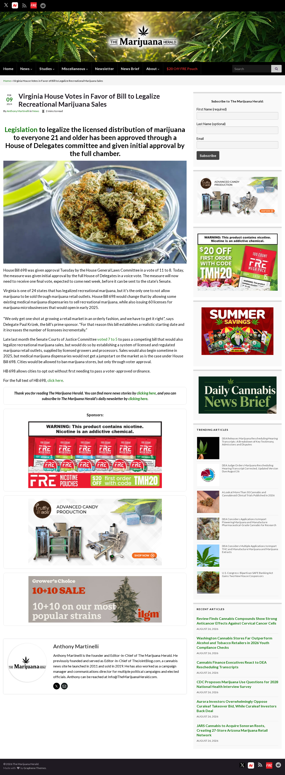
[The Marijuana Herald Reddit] (43, 5)
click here (55, 380)
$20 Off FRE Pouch (182, 68)
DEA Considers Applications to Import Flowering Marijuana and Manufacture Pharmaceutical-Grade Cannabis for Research (249, 522)
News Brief (130, 68)
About (151, 68)
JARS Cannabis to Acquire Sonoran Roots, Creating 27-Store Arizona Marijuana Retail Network (232, 730)
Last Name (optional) (211, 124)
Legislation (21, 129)
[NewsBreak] (15, 5)
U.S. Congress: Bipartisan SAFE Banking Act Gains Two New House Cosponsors (247, 574)
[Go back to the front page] (142, 37)
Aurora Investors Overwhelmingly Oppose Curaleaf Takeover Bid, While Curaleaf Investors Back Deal (237, 706)
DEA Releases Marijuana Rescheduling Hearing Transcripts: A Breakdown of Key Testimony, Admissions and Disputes (250, 441)
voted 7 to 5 (107, 339)
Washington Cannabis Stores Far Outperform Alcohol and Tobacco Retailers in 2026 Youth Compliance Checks (234, 642)
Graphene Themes (35, 768)
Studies (46, 68)
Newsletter (104, 68)
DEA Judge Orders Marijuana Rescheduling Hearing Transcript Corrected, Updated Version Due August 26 (250, 468)
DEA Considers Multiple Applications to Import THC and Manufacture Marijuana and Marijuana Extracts (250, 548)
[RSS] (24, 5)
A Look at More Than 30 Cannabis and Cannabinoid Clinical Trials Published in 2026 (248, 494)
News (25, 68)
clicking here (146, 393)
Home (8, 68)
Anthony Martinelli (18, 111)
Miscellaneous (74, 68)
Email (200, 138)
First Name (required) (212, 109)
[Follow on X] (6, 5)
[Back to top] (275, 765)
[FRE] (34, 5)
